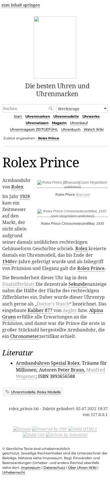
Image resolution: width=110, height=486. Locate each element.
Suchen (51, 108)
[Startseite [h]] (55, 46)
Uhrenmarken (37, 116)
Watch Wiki (94, 129)
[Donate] (22, 429)
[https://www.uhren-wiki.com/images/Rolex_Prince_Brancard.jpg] (72, 186)
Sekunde (78, 284)
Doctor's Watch (53, 304)
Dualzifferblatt (18, 284)
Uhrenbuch (70, 129)
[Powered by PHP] (49, 429)
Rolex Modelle (49, 392)
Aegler (70, 310)
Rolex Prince (48, 138)
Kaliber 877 (40, 310)
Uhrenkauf (79, 123)
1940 (7, 261)
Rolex (17, 187)
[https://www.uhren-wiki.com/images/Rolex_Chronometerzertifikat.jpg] (72, 215)
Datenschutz (54, 467)
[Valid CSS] (34, 434)
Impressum (31, 467)
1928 (25, 196)
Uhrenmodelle (66, 116)
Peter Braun (71, 370)
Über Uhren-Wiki (82, 467)
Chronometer (24, 336)
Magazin (59, 123)
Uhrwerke (91, 116)
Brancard (83, 195)
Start (18, 116)
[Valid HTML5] (82, 429)
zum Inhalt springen (20, 5)
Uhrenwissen (37, 123)
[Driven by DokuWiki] (66, 434)
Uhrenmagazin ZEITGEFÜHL (34, 129)
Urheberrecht (13, 472)
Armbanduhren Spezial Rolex (48, 363)
